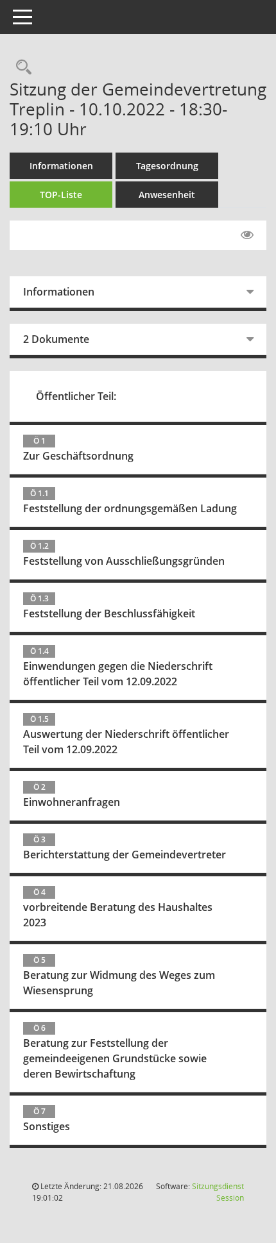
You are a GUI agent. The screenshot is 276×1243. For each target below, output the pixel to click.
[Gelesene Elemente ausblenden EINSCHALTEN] (247, 235)
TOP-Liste (61, 194)
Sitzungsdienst (218, 1192)
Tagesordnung (167, 166)
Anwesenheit (167, 194)
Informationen (61, 166)
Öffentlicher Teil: (76, 396)
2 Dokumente (56, 339)
